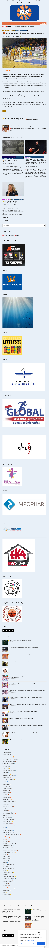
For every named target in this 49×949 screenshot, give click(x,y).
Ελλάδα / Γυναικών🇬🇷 (8, 830)
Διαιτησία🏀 (6, 883)
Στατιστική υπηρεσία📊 (9, 888)
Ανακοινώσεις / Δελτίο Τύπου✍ (10, 759)
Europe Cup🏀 (6, 837)
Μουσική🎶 (6, 866)
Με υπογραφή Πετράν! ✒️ (8, 847)
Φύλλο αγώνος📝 (7, 858)
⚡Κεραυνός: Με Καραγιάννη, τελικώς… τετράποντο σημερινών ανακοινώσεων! (26, 683)
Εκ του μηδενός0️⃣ (7, 817)
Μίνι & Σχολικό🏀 (7, 795)
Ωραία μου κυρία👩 (7, 199)
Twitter (25, 2)
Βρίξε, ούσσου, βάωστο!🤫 (8, 779)
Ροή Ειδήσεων (39, 0)
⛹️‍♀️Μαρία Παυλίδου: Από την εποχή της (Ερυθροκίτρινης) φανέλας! (23, 661)
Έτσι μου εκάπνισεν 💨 (8, 845)
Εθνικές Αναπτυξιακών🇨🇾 (9, 801)
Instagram (29, 2)
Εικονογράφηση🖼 (6, 815)
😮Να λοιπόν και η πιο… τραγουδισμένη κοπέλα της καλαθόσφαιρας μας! (10, 203)
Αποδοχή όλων (40, 943)
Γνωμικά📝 (6, 772)
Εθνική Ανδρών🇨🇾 (7, 803)
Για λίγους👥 (5, 781)
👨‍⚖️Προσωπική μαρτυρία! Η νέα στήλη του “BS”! (19, 654)
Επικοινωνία (32, 0)
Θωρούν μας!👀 (7, 784)
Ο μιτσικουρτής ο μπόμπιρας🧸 (10, 850)
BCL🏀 (4, 836)
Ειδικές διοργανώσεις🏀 (8, 806)
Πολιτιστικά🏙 (5, 860)
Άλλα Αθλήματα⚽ (6, 754)
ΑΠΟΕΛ (4, 111)
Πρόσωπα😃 (5, 870)
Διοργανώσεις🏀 (6, 790)
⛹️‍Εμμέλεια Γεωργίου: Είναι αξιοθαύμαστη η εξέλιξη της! (21, 668)
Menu (43, 23)
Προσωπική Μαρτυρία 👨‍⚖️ (8, 872)
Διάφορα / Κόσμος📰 (7, 788)
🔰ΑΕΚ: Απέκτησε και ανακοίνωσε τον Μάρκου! (19, 739)
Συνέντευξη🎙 (5, 874)
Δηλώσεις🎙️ (28, 157)
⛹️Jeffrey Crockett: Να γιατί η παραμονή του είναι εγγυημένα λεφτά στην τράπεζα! (27, 704)
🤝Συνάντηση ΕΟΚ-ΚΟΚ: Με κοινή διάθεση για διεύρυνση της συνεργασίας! (25, 697)
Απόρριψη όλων (32, 943)
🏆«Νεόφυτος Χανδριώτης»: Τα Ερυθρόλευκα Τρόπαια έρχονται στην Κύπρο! (25, 725)
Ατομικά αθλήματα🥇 (8, 756)
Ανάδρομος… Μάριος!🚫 (9, 819)
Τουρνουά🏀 (6, 810)
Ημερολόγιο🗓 (6, 856)
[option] (23, 26)
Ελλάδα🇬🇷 (4, 827)
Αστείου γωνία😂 (6, 768)
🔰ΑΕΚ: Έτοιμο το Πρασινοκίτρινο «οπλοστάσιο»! (19, 640)
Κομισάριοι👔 (6, 885)
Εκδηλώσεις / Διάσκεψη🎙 (8, 825)
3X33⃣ (4, 808)
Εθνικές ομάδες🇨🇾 (7, 799)
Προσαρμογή (23, 943)
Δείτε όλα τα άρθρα (27, 126)
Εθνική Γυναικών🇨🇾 (8, 804)
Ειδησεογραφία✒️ (7, 766)
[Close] (45, 931)
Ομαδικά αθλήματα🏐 (8, 757)
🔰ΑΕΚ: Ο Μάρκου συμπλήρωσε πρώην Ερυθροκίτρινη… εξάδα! (22, 711)
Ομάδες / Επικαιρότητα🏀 (9, 761)
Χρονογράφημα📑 (6, 890)
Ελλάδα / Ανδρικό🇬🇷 (8, 829)
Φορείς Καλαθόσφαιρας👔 (8, 881)
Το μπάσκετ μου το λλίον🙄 (9, 876)
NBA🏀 (5, 839)
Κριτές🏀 (5, 887)
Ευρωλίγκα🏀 (6, 841)
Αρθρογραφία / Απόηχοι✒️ (8, 30)
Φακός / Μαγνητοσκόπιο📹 (9, 878)
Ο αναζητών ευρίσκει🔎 (8, 849)
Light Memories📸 (6, 752)
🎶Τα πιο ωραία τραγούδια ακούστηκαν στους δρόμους (23, 26)
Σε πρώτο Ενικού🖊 (7, 786)
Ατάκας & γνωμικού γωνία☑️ (9, 770)
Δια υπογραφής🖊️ (6, 782)
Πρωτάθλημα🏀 (7, 797)
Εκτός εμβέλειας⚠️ (8, 821)
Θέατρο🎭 (5, 862)
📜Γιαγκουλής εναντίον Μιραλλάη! (9, 161)
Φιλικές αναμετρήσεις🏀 (9, 813)
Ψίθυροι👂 (4, 892)
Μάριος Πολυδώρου (10, 163)
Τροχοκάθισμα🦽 (7, 812)
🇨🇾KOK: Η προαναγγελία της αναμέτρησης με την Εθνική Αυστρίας (23, 647)
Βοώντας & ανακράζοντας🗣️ (9, 775)
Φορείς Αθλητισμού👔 (7, 879)
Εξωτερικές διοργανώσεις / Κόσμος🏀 (11, 834)
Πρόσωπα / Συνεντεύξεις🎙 (8, 868)
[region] (32, 938)
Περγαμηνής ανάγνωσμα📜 (9, 157)
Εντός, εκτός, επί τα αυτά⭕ (9, 832)
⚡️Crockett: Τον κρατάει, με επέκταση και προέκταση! (20, 718)
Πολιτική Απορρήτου (30, 940)
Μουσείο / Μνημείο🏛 (8, 864)
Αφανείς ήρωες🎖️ (6, 774)
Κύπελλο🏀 (6, 794)
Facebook (17, 2)
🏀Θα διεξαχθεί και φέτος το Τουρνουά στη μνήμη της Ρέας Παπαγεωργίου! (25, 732)
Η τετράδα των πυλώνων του (22, 0)
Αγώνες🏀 (5, 854)
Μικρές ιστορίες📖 (8, 823)
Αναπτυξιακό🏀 (7, 792)
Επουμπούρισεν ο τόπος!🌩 (9, 843)
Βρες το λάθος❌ (6, 777)
